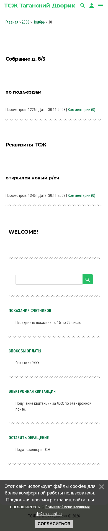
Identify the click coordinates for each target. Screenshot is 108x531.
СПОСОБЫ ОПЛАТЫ (25, 351)
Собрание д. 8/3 (25, 59)
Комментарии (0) (81, 109)
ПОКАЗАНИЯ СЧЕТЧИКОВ (30, 310)
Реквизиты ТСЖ (26, 145)
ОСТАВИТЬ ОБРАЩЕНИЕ (29, 437)
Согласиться (54, 524)
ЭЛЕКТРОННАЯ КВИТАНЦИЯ (32, 391)
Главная (12, 22)
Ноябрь (39, 22)
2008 (25, 22)
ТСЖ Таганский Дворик (39, 5)
